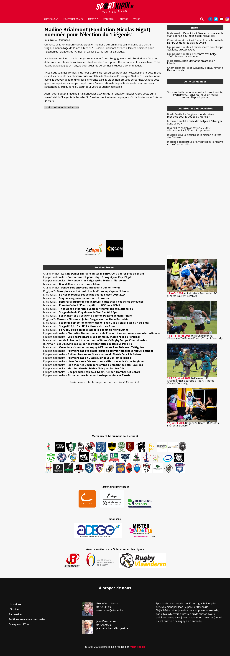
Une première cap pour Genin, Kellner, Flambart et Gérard (104, 372)
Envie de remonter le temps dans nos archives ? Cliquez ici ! (104, 382)
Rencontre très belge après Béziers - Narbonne (97, 280)
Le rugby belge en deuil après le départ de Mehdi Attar (93, 329)
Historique (15, 604)
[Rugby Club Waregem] (182, 447)
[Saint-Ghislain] (121, 447)
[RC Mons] (157, 458)
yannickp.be (137, 646)
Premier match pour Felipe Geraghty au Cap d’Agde (100, 277)
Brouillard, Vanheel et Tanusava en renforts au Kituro (195, 142)
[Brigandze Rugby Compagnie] (158, 468)
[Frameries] (151, 447)
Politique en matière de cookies (27, 619)
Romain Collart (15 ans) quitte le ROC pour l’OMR (89, 305)
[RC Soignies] (162, 447)
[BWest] (48, 468)
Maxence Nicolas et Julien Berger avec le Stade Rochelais (92, 319)
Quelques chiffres (19, 624)
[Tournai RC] (120, 468)
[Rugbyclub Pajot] (81, 447)
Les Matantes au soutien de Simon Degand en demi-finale (95, 315)
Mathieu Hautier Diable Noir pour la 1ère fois (96, 368)
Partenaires (16, 614)
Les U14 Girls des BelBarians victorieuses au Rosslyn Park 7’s (94, 344)
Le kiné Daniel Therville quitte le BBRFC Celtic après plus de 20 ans (102, 273)
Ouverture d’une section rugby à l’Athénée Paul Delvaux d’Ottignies (101, 347)
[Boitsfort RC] (101, 447)
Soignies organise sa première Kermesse (84, 298)
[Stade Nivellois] (62, 457)
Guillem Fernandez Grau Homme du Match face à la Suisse (104, 354)
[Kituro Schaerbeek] (68, 468)
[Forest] (140, 447)
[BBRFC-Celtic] (114, 457)
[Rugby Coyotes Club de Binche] (71, 447)
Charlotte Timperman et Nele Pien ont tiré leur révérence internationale (114, 333)
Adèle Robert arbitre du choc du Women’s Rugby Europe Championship (103, 340)
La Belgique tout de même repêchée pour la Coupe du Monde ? (190, 115)
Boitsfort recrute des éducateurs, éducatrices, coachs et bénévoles (101, 301)
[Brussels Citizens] (130, 447)
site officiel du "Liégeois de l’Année (64, 97)
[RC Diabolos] (90, 447)
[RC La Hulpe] (169, 468)
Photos (124, 19)
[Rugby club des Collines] (136, 457)
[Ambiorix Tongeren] (73, 457)
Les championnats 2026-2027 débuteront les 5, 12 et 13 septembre (188, 129)
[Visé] (89, 468)
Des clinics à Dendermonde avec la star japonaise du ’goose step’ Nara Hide (195, 34)
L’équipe (14, 609)
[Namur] (112, 447)
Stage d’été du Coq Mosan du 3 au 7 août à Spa (88, 312)
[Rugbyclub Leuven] (168, 458)
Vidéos (136, 19)
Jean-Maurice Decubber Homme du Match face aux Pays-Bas (105, 365)
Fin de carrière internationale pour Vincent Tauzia (99, 375)
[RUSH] (173, 447)
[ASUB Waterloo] (125, 458)
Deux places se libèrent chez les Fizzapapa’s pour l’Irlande (93, 291)
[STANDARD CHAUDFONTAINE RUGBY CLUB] (147, 468)
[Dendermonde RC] (58, 468)
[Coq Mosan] (179, 457)
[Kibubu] (110, 468)
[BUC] (129, 468)
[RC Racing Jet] (103, 457)
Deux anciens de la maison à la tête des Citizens (194, 136)
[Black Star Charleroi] (60, 447)
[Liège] (146, 457)
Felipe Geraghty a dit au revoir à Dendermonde (90, 287)
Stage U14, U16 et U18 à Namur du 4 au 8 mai (87, 326)
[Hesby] (49, 447)
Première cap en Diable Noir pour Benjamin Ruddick (100, 358)
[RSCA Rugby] (99, 468)
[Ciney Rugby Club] (137, 468)
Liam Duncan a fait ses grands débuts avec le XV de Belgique (106, 361)
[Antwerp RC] (79, 468)
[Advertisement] (20, 72)
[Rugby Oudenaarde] (84, 457)
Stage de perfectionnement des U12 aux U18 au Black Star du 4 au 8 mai (104, 322)
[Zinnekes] (180, 468)
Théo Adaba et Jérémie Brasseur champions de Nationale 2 (96, 308)
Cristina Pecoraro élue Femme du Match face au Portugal (104, 337)
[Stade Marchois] (93, 457)
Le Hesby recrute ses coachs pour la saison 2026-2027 (92, 294)
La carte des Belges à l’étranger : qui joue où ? (195, 122)
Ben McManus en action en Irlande (80, 284)
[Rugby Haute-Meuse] (51, 457)
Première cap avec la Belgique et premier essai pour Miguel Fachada (110, 350)
